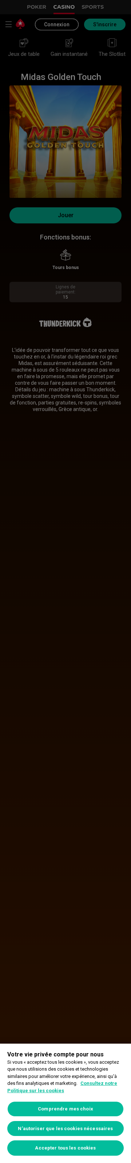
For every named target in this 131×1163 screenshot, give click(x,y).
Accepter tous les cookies (65, 1148)
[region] (65, 1103)
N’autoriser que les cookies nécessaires (65, 1128)
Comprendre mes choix (65, 1109)
